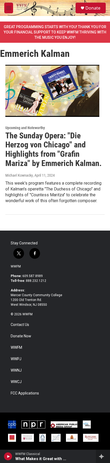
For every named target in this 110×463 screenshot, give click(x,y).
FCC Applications (25, 393)
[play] (8, 456)
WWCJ (16, 382)
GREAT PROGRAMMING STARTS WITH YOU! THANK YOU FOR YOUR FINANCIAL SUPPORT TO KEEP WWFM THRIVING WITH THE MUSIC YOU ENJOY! (55, 32)
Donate (92, 8)
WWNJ (16, 370)
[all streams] (103, 456)
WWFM (16, 266)
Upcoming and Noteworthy (25, 128)
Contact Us (20, 325)
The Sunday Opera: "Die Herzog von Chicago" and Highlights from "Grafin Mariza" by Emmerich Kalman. (53, 149)
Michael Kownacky (19, 175)
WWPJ (16, 359)
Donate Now (21, 336)
